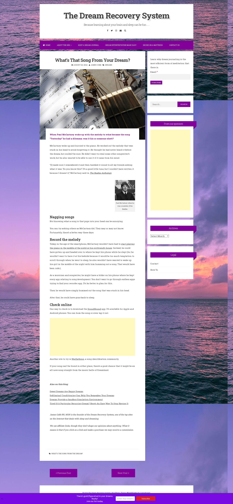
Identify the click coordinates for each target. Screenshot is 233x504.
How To (154, 269)
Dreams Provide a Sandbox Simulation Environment (76, 399)
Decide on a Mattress (153, 45)
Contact (154, 263)
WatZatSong (78, 359)
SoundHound (94, 309)
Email (154, 72)
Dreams (108, 65)
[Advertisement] (92, 337)
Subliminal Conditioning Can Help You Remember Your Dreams (82, 395)
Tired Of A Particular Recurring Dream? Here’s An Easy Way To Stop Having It (89, 403)
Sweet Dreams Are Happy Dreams (66, 391)
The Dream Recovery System (116, 15)
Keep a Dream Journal (88, 45)
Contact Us (174, 45)
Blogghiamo (132, 493)
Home (48, 45)
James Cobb (96, 65)
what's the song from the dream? (67, 453)
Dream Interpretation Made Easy (120, 45)
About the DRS (63, 45)
